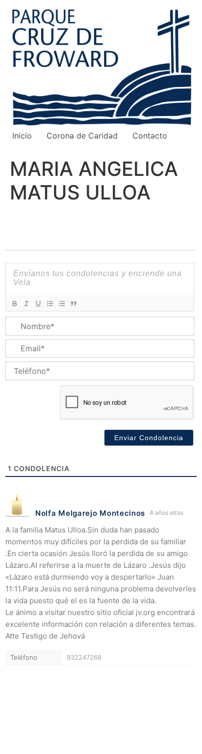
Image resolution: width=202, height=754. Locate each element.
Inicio (22, 135)
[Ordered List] (49, 303)
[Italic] (26, 303)
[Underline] (38, 303)
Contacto (149, 135)
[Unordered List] (61, 303)
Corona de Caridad (82, 135)
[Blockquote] (73, 303)
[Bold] (14, 303)
